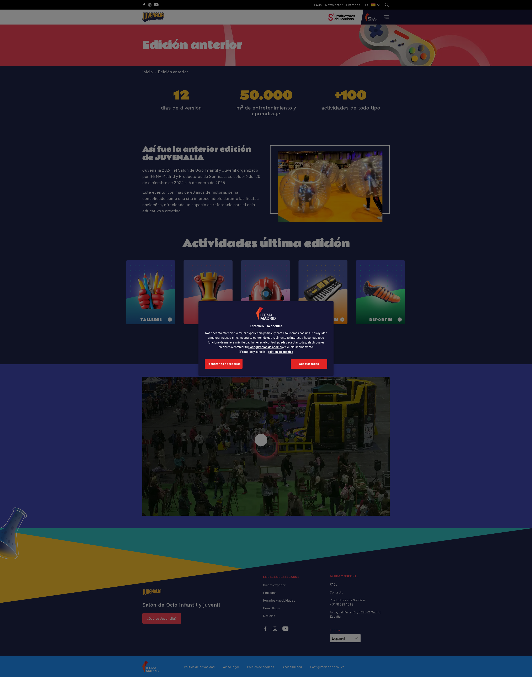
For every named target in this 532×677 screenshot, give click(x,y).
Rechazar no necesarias (223, 364)
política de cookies (280, 351)
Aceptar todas (309, 364)
